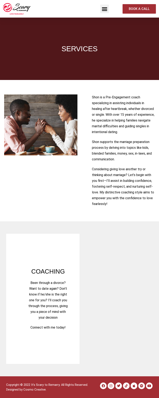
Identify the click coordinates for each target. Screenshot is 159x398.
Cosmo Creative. (34, 389)
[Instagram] (111, 386)
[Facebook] (103, 386)
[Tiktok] (126, 386)
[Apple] (134, 386)
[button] (104, 9)
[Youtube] (149, 386)
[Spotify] (141, 386)
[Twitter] (118, 386)
